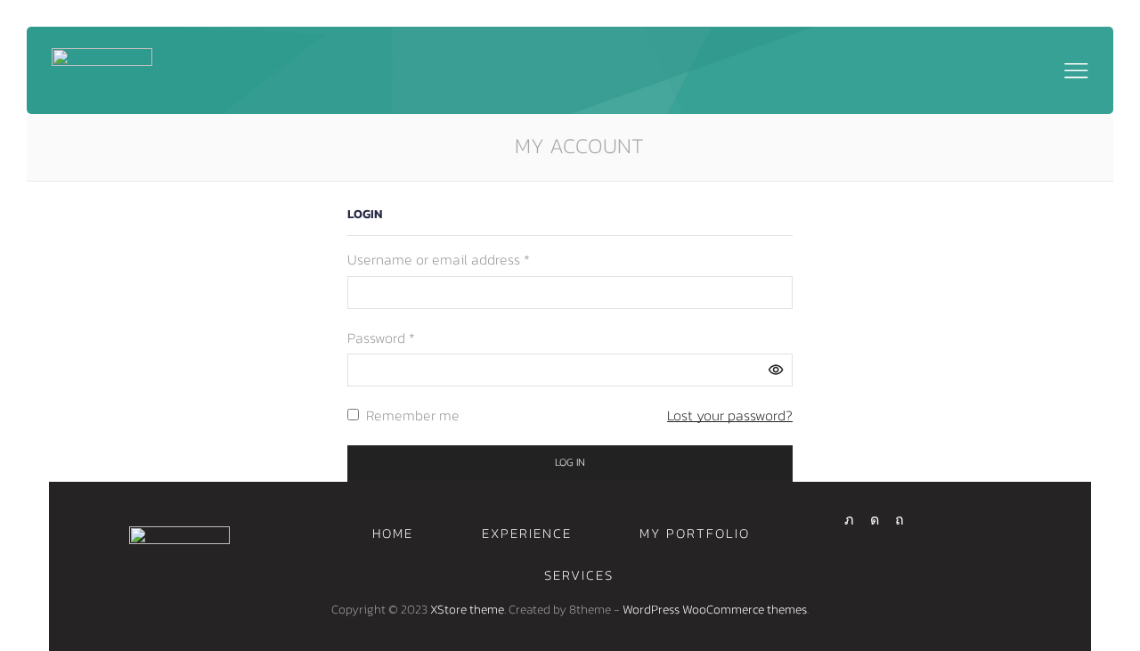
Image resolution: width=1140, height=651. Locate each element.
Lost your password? (730, 415)
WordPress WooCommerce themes (715, 609)
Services (579, 575)
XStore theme (467, 609)
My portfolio (694, 533)
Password (381, 337)
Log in (570, 462)
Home (392, 533)
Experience (527, 533)
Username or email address (438, 259)
